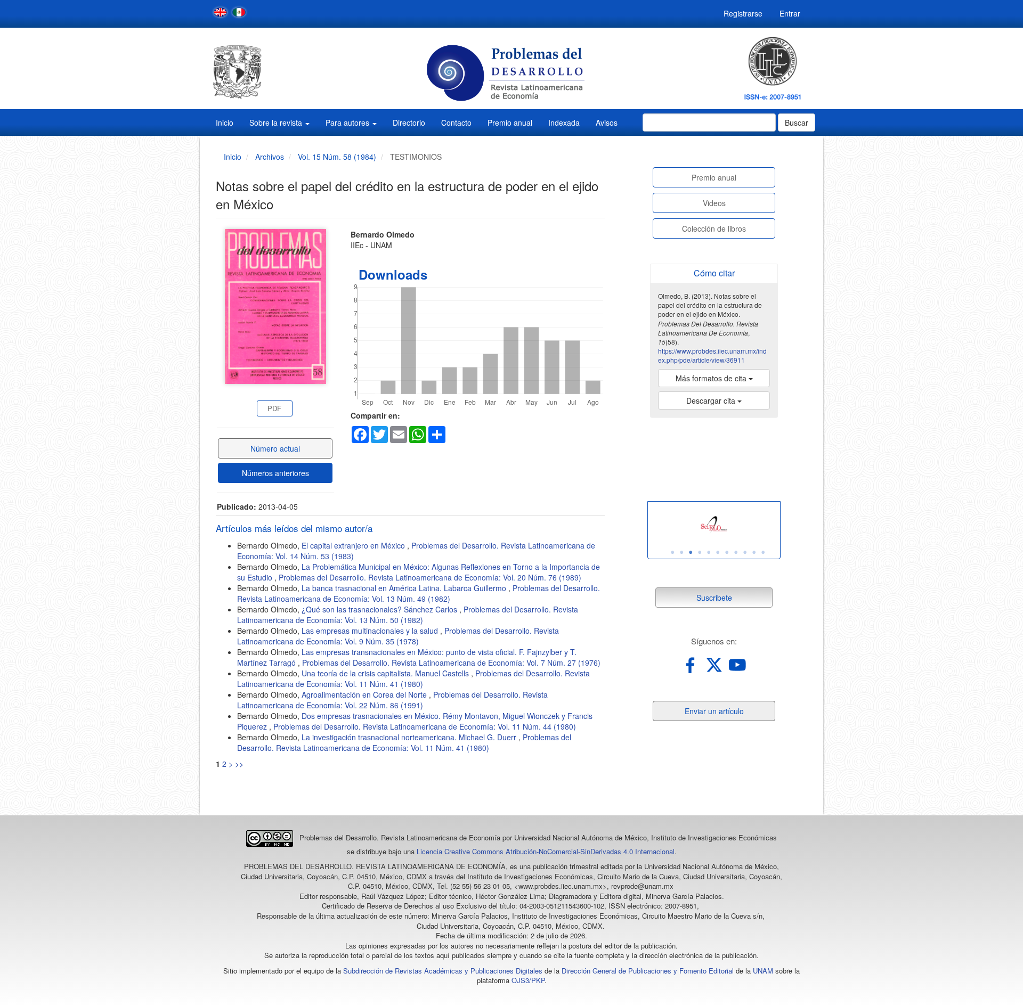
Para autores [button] (348, 122)
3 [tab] (690, 552)
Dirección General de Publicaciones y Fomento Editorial (648, 971)
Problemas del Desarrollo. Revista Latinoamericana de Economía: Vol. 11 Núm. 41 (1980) (413, 678)
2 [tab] (681, 552)
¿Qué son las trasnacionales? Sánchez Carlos (380, 609)
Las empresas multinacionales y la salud (371, 630)
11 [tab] (763, 552)
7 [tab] (726, 552)
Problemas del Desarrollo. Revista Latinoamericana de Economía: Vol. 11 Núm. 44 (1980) (424, 726)
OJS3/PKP (528, 980)
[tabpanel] (714, 524)
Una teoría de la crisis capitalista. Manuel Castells (386, 673)
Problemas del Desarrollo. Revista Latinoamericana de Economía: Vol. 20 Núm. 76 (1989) (430, 577)
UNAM (763, 971)
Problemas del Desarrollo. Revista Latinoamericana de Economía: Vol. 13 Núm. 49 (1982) (418, 593)
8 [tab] (735, 552)
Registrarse (743, 13)
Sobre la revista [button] (276, 122)
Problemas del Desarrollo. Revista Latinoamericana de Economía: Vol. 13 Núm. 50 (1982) (407, 614)
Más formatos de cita (712, 378)
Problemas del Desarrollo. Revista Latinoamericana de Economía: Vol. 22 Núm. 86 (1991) (392, 699)
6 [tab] (717, 552)
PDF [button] (274, 408)
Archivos (269, 156)
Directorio (409, 122)
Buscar (796, 122)
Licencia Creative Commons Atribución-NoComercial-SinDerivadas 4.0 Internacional (546, 851)
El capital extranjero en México (354, 545)
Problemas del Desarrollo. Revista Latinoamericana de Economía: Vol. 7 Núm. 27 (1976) (451, 662)
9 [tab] (745, 552)
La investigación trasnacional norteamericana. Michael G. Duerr (410, 737)
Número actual (275, 448)
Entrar (790, 13)
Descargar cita (711, 400)
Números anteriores (275, 473)
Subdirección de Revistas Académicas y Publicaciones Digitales (442, 971)
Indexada (564, 122)
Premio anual (510, 122)
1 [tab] (672, 552)
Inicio (224, 122)
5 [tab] (708, 552)
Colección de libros (714, 228)
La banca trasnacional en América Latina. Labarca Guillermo (405, 588)
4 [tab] (699, 552)
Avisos (607, 122)
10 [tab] (754, 552)
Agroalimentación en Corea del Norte (365, 694)
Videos (714, 203)
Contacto (456, 122)
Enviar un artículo (714, 711)
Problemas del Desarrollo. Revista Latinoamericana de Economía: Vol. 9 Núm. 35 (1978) (398, 636)
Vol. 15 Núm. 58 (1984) (337, 156)
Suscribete (714, 597)
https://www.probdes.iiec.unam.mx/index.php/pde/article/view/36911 (712, 355)
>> (239, 763)
